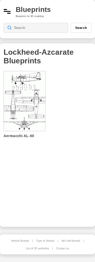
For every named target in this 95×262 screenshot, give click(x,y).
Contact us (62, 248)
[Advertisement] (72, 145)
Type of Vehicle (45, 240)
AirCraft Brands (70, 240)
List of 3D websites (37, 248)
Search (81, 28)
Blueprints (33, 9)
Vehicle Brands (20, 240)
